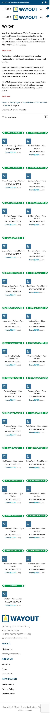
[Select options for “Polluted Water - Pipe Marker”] (4, 386)
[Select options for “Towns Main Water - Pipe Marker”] (4, 524)
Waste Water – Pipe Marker (36, 565)
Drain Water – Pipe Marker (13, 251)
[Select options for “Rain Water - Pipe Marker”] (28, 421)
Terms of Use (8, 684)
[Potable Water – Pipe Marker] (37, 378)
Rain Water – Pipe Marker (37, 426)
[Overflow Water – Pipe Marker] (37, 343)
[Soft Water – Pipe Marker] (37, 448)
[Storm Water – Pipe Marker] (37, 481)
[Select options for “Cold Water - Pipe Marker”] (4, 176)
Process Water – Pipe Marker (13, 427)
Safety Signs (15, 102)
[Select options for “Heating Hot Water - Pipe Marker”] (4, 281)
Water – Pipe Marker (13, 599)
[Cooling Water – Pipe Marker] (37, 168)
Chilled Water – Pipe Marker (36, 147)
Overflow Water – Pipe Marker (36, 357)
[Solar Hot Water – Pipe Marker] (13, 481)
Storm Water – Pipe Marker (37, 495)
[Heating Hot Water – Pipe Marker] (13, 273)
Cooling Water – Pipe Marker (37, 182)
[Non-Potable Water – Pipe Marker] (13, 343)
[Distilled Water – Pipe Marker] (37, 203)
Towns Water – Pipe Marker (36, 530)
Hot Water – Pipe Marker (37, 286)
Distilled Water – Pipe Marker (37, 217)
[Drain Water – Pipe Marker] (13, 238)
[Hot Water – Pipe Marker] (37, 273)
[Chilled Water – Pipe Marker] (37, 133)
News (4, 669)
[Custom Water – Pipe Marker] (13, 203)
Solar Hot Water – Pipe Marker (13, 495)
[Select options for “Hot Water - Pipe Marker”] (28, 281)
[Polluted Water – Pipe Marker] (13, 378)
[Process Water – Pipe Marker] (13, 413)
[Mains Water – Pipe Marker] (37, 308)
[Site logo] (25, 9)
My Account (7, 649)
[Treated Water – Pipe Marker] (13, 551)
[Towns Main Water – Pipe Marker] (13, 516)
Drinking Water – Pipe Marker (37, 252)
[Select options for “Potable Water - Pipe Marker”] (28, 386)
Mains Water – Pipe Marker (37, 322)
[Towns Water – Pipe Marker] (37, 516)
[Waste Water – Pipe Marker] (37, 551)
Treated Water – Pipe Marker (13, 565)
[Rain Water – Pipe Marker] (37, 413)
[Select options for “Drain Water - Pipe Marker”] (4, 246)
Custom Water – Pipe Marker (13, 217)
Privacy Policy (8, 689)
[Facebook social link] (42, 2)
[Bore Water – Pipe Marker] (13, 133)
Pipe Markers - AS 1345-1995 (35, 102)
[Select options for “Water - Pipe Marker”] (4, 594)
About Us (6, 664)
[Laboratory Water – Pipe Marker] (13, 308)
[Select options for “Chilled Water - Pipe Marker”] (28, 141)
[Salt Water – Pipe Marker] (13, 448)
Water (7, 105)
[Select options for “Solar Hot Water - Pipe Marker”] (4, 489)
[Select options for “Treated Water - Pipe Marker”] (4, 559)
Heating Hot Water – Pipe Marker (13, 287)
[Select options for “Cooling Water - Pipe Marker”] (28, 176)
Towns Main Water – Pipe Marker (13, 530)
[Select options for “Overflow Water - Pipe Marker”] (28, 351)
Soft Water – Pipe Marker (36, 461)
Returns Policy (8, 693)
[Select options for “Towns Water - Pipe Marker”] (28, 524)
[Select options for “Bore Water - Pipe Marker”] (4, 141)
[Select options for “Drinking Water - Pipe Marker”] (28, 246)
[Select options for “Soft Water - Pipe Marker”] (28, 456)
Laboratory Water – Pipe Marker (13, 322)
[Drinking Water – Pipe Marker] (37, 238)
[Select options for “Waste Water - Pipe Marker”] (28, 559)
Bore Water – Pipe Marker (13, 146)
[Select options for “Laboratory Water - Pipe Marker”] (4, 316)
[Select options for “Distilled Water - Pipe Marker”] (28, 211)
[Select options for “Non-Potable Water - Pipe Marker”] (4, 351)
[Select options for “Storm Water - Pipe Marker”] (28, 489)
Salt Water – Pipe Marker (13, 461)
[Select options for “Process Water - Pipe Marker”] (4, 421)
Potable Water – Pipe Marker (37, 392)
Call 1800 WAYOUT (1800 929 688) (16, 2)
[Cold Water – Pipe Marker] (13, 168)
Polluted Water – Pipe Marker (13, 392)
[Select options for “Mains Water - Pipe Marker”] (28, 316)
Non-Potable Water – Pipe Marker (13, 357)
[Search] (41, 9)
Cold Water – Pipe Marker (13, 181)
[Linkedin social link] (46, 2)
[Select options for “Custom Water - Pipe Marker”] (4, 211)
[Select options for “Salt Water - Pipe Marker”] (4, 456)
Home (4, 102)
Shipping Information (11, 654)
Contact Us (7, 673)
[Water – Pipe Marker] (13, 586)
